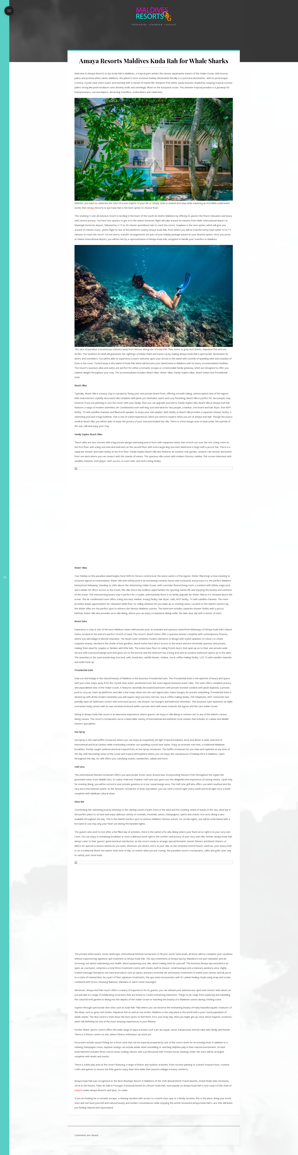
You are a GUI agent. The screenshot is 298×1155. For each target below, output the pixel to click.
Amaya (90, 207)
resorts (78, 1090)
